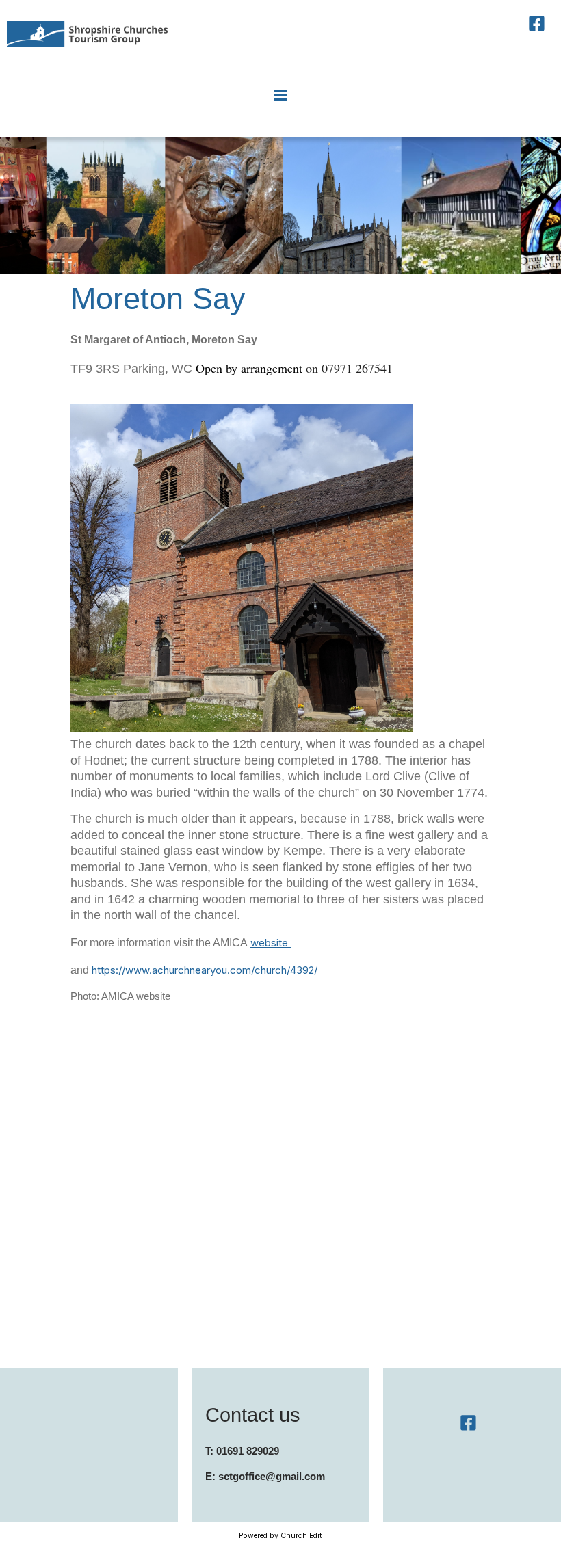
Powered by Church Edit (280, 1535)
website (270, 942)
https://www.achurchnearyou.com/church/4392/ (204, 970)
